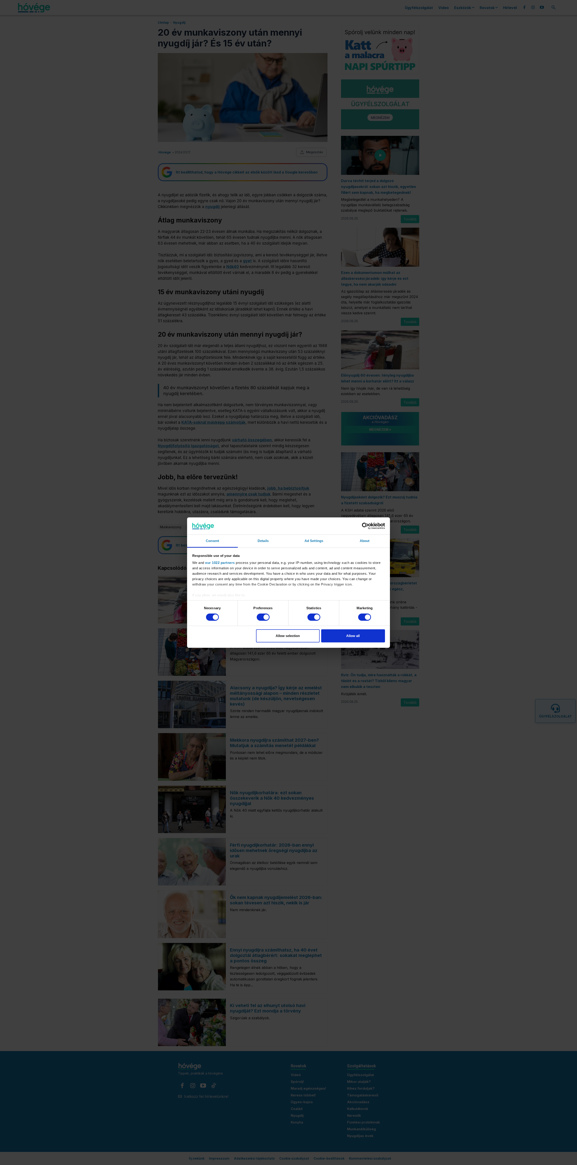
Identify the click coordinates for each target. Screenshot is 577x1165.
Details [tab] (263, 541)
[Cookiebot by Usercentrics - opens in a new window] (365, 526)
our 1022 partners (220, 563)
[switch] (263, 617)
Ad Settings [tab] (314, 541)
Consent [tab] (212, 541)
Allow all (353, 636)
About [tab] (365, 541)
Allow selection (288, 636)
